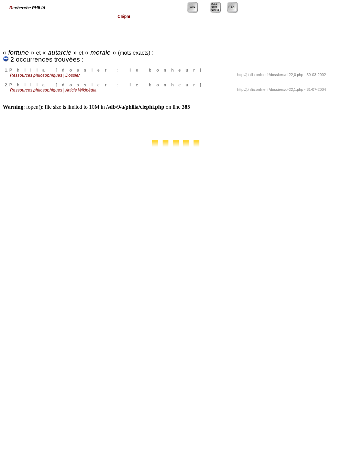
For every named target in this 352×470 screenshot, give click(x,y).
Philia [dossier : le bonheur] (107, 70)
